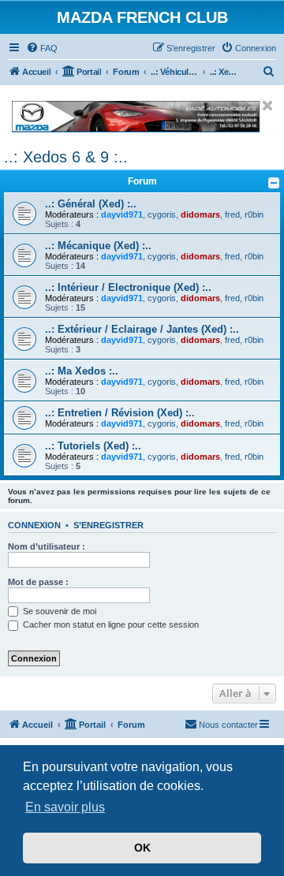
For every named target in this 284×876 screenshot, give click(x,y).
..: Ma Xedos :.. (81, 371)
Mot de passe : (38, 582)
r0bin (254, 214)
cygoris (162, 214)
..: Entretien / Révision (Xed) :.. (120, 413)
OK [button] (142, 847)
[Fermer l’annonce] (267, 105)
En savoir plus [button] (65, 807)
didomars (200, 214)
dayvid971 (122, 214)
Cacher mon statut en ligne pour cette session (110, 624)
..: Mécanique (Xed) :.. (98, 246)
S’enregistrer (108, 525)
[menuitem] (42, 48)
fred (232, 214)
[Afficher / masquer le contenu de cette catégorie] (273, 183)
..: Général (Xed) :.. (90, 204)
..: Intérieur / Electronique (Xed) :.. (128, 287)
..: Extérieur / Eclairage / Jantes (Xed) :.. (142, 329)
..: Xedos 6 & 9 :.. (66, 157)
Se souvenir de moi (58, 611)
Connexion (34, 525)
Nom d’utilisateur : (46, 546)
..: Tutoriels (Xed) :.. (93, 446)
